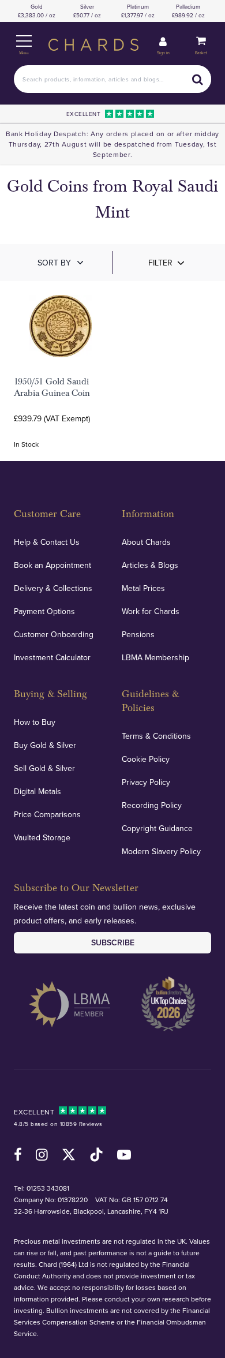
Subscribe (112, 942)
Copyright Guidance (157, 828)
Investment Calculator (52, 657)
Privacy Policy (146, 782)
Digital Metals (37, 791)
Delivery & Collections (53, 588)
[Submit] (197, 79)
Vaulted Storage (42, 837)
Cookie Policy (146, 759)
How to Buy (34, 722)
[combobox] (112, 79)
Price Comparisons (47, 814)
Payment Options (44, 611)
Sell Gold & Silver (44, 768)
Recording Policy (152, 805)
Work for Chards (150, 611)
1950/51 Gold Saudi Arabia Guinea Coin (52, 387)
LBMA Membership (155, 657)
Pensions (138, 634)
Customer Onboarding (53, 634)
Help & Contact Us (47, 542)
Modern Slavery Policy (161, 851)
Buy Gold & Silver (45, 745)
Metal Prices (143, 588)
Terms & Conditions (156, 736)
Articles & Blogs (150, 565)
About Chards (146, 542)
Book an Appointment (52, 565)
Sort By (54, 262)
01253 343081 (48, 1188)
